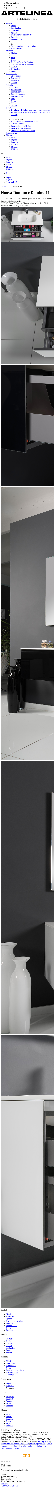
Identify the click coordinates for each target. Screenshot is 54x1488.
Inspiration (10, 1330)
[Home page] (27, 19)
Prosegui (4, 1483)
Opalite (9, 1343)
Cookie (26, 1444)
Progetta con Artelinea (15, 1370)
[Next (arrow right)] (5, 1464)
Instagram (10, 1396)
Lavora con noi (12, 1372)
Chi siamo (10, 1361)
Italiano (9, 1414)
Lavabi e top (11, 1323)
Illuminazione (11, 1326)
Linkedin (9, 1406)
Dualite (9, 1341)
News (3, 186)
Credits (16, 1448)
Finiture (9, 1352)
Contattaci (10, 1375)
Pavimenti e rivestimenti (15, 1321)
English (9, 1417)
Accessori (10, 1316)
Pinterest (9, 1399)
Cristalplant (10, 1348)
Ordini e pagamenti (37, 1444)
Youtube (9, 1401)
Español (9, 1423)
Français (9, 1419)
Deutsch (9, 1421)
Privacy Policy (44, 1441)
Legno (8, 1350)
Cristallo (9, 1339)
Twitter (9, 1403)
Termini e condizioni (27, 1446)
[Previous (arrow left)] (2, 1464)
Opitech (9, 1346)
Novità (8, 1328)
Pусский (9, 1426)
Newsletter (10, 1388)
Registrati (10, 1386)
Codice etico (41, 1446)
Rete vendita (11, 1366)
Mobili (8, 1314)
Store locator (11, 1363)
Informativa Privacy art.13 (11, 1444)
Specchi (9, 1319)
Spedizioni (13, 1446)
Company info (6, 1448)
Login (8, 1383)
